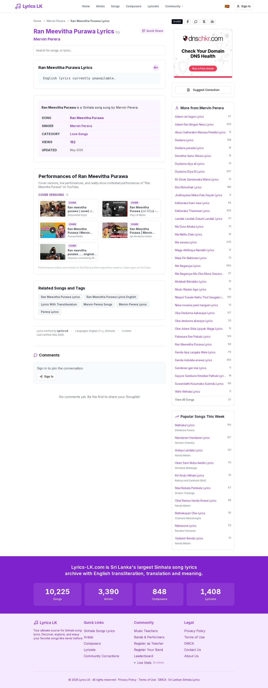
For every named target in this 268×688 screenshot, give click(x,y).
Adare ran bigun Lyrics (189, 116)
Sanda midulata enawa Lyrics (193, 360)
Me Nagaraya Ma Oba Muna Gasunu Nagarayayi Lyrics (200, 273)
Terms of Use (194, 637)
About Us (191, 656)
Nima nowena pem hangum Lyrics (196, 305)
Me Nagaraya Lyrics (188, 266)
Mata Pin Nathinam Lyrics (191, 258)
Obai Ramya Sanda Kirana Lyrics (195, 500)
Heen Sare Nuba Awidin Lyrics (194, 462)
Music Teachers (146, 631)
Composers (133, 6)
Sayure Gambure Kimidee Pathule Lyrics (200, 375)
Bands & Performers (149, 637)
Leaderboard (143, 656)
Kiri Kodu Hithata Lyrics (189, 475)
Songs (115, 6)
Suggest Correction (206, 90)
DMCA (189, 643)
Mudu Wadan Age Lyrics (190, 289)
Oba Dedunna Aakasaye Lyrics (195, 313)
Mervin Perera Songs (98, 304)
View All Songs (184, 399)
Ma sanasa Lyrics (186, 242)
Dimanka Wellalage (186, 467)
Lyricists (153, 6)
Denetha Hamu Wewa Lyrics (193, 156)
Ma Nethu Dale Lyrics (188, 234)
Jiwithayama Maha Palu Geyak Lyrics (198, 195)
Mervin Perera (56, 21)
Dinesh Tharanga (185, 493)
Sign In (246, 6)
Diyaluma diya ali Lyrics (189, 163)
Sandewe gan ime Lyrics (190, 368)
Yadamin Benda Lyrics (189, 538)
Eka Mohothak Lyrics (188, 187)
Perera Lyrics (50, 311)
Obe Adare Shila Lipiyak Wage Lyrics (198, 328)
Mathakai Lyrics (185, 425)
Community (172, 6)
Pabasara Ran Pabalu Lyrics (193, 336)
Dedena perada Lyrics (189, 148)
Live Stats (150, 663)
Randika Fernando (185, 530)
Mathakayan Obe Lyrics (190, 513)
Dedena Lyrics (184, 140)
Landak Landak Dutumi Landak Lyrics (198, 218)
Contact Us (192, 650)
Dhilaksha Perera (184, 430)
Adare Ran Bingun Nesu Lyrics (194, 124)
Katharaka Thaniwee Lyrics (192, 211)
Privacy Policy (194, 631)
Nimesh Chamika (184, 442)
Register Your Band (148, 650)
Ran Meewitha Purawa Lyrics (193, 344)
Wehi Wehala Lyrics (187, 391)
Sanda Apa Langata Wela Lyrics (195, 352)
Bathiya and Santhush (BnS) (190, 480)
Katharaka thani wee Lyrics (192, 203)
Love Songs (79, 134)
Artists (100, 6)
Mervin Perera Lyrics (133, 304)
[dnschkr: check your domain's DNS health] (203, 53)
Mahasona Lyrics (185, 525)
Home (86, 6)
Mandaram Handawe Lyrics (192, 437)
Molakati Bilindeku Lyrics (190, 281)
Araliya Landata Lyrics (189, 450)
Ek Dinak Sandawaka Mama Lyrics (197, 179)
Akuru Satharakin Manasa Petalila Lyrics (200, 132)
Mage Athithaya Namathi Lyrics (194, 250)
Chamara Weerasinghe (188, 518)
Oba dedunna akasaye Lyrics (194, 320)
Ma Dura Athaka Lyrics (189, 226)
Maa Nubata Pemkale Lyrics (193, 488)
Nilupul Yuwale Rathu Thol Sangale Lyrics (200, 297)
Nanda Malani (183, 455)
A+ (156, 67)
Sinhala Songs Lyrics (99, 631)
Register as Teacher (149, 643)
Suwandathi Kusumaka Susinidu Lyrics (199, 383)
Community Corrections (101, 656)
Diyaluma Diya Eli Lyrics (190, 171)
